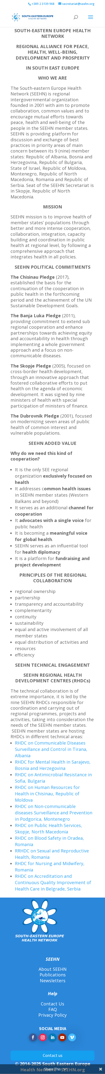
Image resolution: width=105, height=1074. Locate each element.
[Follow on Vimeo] (72, 1037)
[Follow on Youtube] (62, 1037)
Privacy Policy (52, 1015)
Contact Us (52, 1004)
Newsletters (52, 980)
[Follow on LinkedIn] (52, 1037)
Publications (53, 975)
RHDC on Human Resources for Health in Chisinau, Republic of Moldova (47, 793)
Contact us (53, 1055)
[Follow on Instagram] (43, 1037)
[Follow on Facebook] (33, 1037)
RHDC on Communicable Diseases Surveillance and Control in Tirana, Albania (51, 749)
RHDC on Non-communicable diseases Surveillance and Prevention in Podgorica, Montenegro (53, 812)
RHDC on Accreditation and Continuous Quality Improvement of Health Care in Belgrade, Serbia (53, 882)
